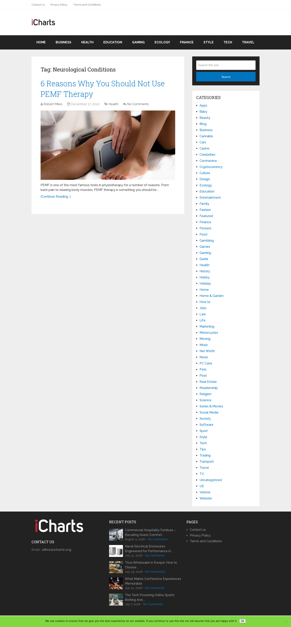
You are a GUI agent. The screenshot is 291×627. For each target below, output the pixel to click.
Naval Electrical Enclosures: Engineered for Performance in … (149, 548)
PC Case (206, 363)
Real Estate (208, 382)
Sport (204, 431)
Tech (227, 42)
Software (206, 425)
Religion (205, 394)
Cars (203, 142)
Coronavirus (208, 161)
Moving (205, 339)
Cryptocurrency (211, 167)
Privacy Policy (58, 4)
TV (202, 474)
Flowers (205, 228)
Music (204, 345)
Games (205, 247)
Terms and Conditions (87, 4)
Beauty (205, 118)
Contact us (38, 4)
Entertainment (210, 197)
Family (204, 204)
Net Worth (207, 351)
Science (205, 400)
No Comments (138, 104)
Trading (205, 455)
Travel (248, 42)
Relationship (209, 388)
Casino (204, 148)
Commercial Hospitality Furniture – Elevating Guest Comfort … (150, 532)
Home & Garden (211, 296)
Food (203, 234)
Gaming (138, 42)
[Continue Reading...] (55, 196)
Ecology (162, 42)
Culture (205, 173)
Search (226, 76)
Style (209, 42)
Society (205, 418)
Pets (203, 369)
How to (205, 302)
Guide (204, 259)
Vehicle (205, 492)
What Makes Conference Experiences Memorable (153, 581)
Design (205, 179)
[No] (286, 621)
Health (87, 42)
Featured (206, 216)
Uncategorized (211, 480)
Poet (203, 375)
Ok (242, 620)
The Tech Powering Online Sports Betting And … (149, 597)
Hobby (205, 277)
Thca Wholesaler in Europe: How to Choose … (151, 565)
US (202, 486)
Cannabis (206, 136)
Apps (203, 105)
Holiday (205, 283)
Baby (203, 111)
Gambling (207, 240)
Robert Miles (53, 104)
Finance (187, 42)
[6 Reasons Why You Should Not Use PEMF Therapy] (108, 145)
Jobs (203, 308)
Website (206, 498)
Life (202, 320)
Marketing (207, 326)
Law (203, 314)
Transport (207, 461)
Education (112, 42)
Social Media (209, 412)
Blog (203, 124)
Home (41, 42)
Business (63, 42)
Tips (203, 449)
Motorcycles (209, 332)
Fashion (205, 210)
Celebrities (207, 154)
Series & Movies (211, 406)
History (205, 271)
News (204, 357)
